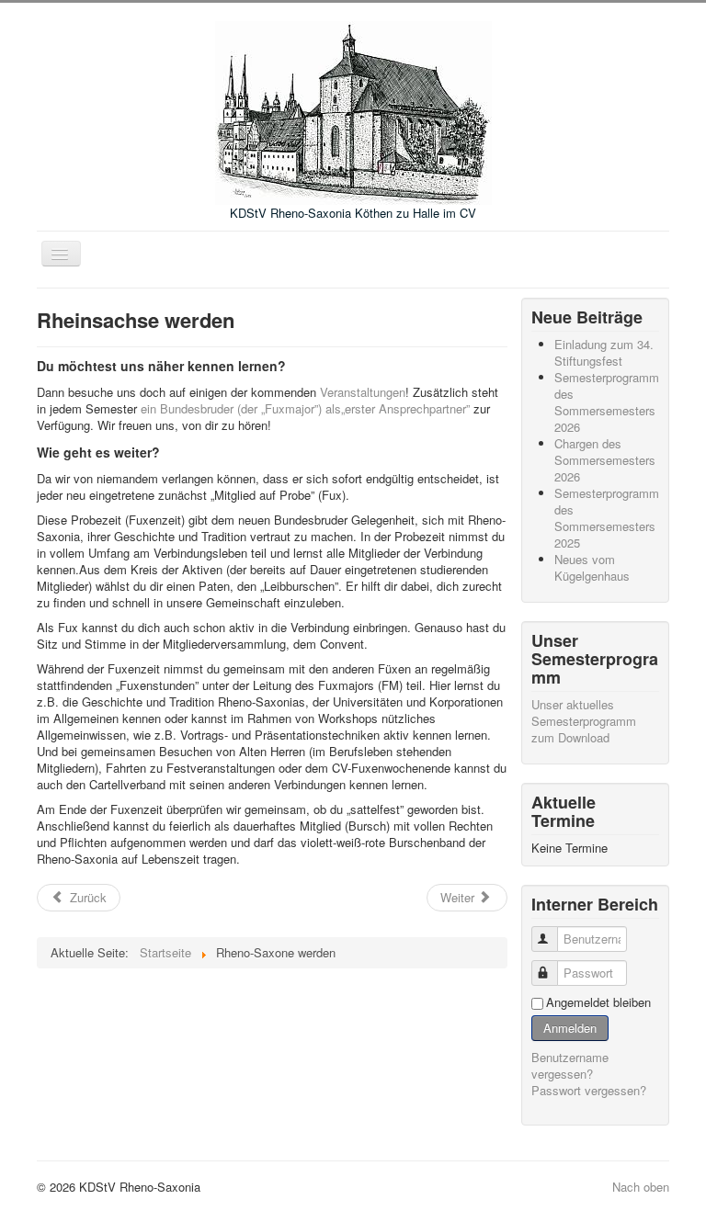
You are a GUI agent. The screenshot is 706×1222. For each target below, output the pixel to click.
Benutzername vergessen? (570, 1065)
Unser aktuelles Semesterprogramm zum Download (583, 721)
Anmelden (570, 1027)
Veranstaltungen (362, 392)
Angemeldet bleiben (598, 1002)
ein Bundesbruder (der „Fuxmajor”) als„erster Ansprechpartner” (305, 408)
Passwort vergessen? (588, 1090)
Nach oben (640, 1186)
